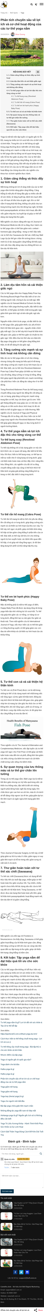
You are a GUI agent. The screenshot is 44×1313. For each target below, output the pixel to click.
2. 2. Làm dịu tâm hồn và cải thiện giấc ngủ (24, 81)
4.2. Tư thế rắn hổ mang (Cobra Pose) (25, 102)
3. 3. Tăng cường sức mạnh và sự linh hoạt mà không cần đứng (24, 85)
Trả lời (6, 1167)
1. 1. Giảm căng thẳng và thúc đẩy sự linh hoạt (23, 76)
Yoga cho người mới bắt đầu (13, 1101)
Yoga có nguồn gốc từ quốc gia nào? (16, 1060)
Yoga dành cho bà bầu (10, 1064)
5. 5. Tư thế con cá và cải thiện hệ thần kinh (24, 112)
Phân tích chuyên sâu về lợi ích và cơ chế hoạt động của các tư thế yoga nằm (20, 1080)
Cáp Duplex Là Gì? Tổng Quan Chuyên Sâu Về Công (28, 1204)
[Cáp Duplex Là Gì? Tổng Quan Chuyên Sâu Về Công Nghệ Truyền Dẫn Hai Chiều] (6, 1206)
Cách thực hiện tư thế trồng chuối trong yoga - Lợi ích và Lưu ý (21, 1040)
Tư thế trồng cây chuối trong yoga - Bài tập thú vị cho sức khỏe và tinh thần (21, 1048)
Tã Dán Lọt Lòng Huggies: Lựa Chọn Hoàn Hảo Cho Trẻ (27, 1215)
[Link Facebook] (15, 1272)
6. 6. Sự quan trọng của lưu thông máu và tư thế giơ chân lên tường (23, 116)
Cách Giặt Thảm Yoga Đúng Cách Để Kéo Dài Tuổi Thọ (22, 1133)
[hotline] (36, 4)
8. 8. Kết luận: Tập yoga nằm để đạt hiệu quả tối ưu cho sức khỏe (23, 128)
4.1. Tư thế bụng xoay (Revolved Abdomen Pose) (23, 97)
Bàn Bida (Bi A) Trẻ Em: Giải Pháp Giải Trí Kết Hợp (28, 1225)
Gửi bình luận (7, 1191)
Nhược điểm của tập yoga (11, 1055)
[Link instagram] (27, 1272)
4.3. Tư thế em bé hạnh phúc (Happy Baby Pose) (25, 107)
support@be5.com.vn (27, 1278)
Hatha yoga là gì (7, 1069)
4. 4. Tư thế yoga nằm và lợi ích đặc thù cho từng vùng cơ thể (24, 92)
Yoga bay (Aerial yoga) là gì (12, 1096)
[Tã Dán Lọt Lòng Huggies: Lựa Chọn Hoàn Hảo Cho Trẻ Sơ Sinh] (6, 1216)
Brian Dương (20, 34)
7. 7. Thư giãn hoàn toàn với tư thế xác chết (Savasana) (24, 122)
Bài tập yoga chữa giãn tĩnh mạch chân (17, 1106)
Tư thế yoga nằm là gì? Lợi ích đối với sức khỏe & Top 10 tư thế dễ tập (21, 1024)
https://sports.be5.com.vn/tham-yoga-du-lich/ (19, 1034)
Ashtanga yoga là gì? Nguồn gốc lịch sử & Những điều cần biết (21, 1117)
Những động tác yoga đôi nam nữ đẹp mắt (18, 1111)
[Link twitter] (21, 1272)
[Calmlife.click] (4, 4)
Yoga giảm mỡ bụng (9, 1087)
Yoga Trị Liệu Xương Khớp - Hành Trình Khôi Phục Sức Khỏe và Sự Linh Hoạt (22, 1125)
